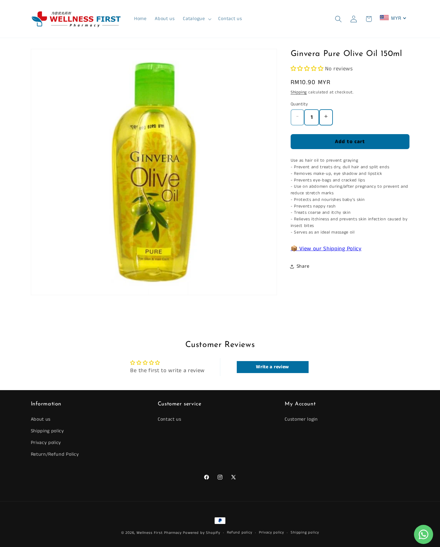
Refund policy (239, 532)
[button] (196, 19)
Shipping (299, 92)
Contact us (169, 419)
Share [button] (303, 266)
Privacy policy (46, 442)
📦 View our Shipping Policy (326, 249)
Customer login (301, 419)
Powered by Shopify (201, 532)
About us (41, 419)
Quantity (299, 104)
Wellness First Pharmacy (159, 532)
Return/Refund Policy (55, 454)
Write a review (272, 366)
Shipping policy (47, 431)
